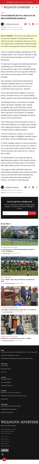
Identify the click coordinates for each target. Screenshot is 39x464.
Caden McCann (7, 253)
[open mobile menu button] (2, 7)
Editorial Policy (5, 441)
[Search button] (32, 7)
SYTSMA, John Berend (7, 412)
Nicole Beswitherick (10, 283)
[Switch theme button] (36, 7)
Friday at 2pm (5, 365)
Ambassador (4, 399)
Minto (3, 277)
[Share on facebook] (25, 24)
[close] (36, 2)
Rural (3, 12)
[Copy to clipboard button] (36, 24)
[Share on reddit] (33, 24)
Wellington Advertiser (12, 24)
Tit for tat (4, 372)
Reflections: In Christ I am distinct (10, 392)
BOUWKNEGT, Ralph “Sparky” (9, 409)
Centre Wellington (6, 247)
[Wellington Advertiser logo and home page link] (17, 7)
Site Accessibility (5, 446)
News (16, 247)
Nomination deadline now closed (10, 355)
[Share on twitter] (29, 24)
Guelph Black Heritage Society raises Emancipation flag (16, 358)
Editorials (4, 364)
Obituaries (4, 404)
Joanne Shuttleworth (8, 311)
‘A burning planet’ (6, 382)
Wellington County (7, 336)
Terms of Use (4, 437)
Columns (3, 391)
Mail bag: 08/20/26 (6, 379)
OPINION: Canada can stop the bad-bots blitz (13, 395)
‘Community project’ (7, 385)
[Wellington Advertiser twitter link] (2, 454)
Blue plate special (6, 369)
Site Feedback (4, 443)
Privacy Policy (4, 439)
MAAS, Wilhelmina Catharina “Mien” (11, 406)
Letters (3, 377)
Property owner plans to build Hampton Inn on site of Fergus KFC (19, 352)
